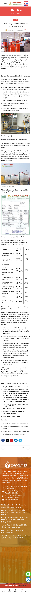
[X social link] (7, 440)
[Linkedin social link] (16, 440)
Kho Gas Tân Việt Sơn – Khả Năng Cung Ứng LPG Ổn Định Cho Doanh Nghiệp (13, 512)
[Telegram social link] (20, 440)
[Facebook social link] (3, 440)
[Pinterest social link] (11, 440)
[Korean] (25, 3)
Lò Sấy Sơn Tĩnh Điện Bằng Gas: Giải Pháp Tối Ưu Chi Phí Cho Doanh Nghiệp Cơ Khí (14, 520)
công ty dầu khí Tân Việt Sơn (12, 81)
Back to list (15, 448)
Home (12, 13)
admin (9, 30)
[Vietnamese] (27, 5)
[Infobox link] (15, 585)
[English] (25, 1)
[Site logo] (15, 3)
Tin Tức (18, 13)
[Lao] (27, 3)
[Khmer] (27, 1)
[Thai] (25, 5)
